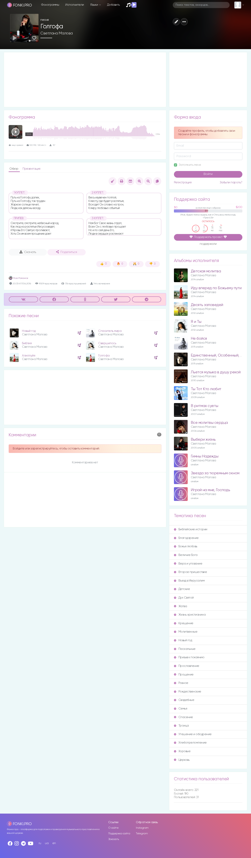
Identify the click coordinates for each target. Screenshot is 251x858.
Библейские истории (192, 529)
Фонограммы (50, 4)
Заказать (113, 839)
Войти (208, 174)
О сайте (113, 827)
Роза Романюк (20, 278)
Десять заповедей (207, 305)
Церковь (184, 759)
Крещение (185, 623)
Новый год (29, 331)
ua (46, 843)
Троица (183, 725)
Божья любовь (187, 546)
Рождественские (189, 691)
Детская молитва (206, 271)
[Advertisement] (85, 79)
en (54, 843)
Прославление (188, 665)
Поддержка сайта (119, 833)
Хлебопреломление (192, 742)
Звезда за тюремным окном (215, 473)
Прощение (186, 674)
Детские (184, 589)
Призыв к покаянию (191, 657)
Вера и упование (190, 563)
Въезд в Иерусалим (191, 580)
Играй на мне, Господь (210, 490)
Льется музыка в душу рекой (216, 372)
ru (40, 843)
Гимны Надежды (204, 456)
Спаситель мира (109, 331)
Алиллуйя (28, 355)
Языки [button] (94, 4)
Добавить (113, 4)
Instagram (142, 827)
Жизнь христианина (192, 614)
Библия (27, 343)
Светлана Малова (56, 33)
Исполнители (74, 4)
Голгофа (104, 355)
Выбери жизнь (203, 440)
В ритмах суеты (204, 406)
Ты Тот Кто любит (206, 389)
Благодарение (188, 538)
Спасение (185, 717)
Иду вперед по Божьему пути (216, 288)
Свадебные (186, 700)
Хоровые (184, 751)
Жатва (182, 606)
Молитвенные (187, 631)
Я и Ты (196, 322)
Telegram (142, 833)
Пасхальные (187, 648)
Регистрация (183, 182)
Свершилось (107, 343)
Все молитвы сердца (209, 423)
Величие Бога (187, 555)
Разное (183, 683)
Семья (182, 708)
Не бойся (199, 339)
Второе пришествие (192, 572)
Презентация (31, 168)
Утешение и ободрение (195, 734)
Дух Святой (186, 597)
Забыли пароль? (231, 182)
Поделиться (68, 252)
